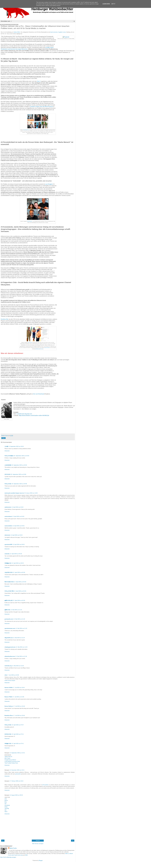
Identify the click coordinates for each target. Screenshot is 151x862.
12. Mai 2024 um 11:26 (21, 656)
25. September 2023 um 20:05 (18, 474)
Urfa (6, 798)
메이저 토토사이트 (9, 581)
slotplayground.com (10, 647)
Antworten (7, 450)
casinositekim (8, 525)
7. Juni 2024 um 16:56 (13, 675)
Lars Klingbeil (49, 184)
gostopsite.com (9, 619)
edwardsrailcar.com (10, 656)
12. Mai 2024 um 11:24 (19, 637)
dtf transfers (45, 784)
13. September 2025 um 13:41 (17, 752)
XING (26, 855)
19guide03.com (9, 637)
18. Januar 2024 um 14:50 (31, 493)
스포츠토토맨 (8, 465)
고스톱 (6, 446)
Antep (6, 806)
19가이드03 (7, 474)
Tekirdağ (7, 808)
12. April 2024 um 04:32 (17, 507)
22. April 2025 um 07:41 (18, 734)
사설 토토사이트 (9, 572)
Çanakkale (7, 805)
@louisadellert (47, 347)
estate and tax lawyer (10, 680)
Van (5, 803)
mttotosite (7, 535)
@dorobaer (30, 342)
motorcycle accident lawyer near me (14, 493)
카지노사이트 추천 (9, 591)
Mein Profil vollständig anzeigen (8, 857)
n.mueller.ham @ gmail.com (24, 414)
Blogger (41, 860)
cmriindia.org (8, 665)
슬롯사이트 (7, 609)
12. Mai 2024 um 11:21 (16, 609)
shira (6, 675)
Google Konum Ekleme (10, 759)
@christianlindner (26, 129)
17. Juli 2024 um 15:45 (18, 696)
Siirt (5, 810)
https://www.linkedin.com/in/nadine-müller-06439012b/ (34, 415)
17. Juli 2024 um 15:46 (19, 706)
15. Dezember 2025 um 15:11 (17, 770)
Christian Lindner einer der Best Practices (41, 106)
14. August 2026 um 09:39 (16, 795)
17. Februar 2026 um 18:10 (16, 781)
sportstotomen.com (10, 628)
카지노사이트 (8, 483)
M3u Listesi (7, 758)
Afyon (6, 811)
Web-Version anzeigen (37, 843)
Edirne (6, 800)
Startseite (38, 840)
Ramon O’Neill (8, 696)
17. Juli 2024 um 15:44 (19, 687)
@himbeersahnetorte (39, 348)
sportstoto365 (8, 544)
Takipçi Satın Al (8, 756)
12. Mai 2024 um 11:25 (21, 647)
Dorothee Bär (4, 319)
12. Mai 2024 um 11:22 (19, 619)
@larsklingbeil (29, 221)
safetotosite (8, 507)
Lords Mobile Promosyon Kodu (12, 761)
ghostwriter (18, 774)
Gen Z (39, 81)
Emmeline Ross (9, 715)
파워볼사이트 (8, 743)
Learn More (106, 4)
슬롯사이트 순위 (9, 600)
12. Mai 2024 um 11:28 (18, 665)
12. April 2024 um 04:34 (19, 572)
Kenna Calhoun (9, 706)
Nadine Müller (17, 32)
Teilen (3, 438)
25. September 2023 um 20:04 (19, 465)
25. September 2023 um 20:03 (16, 446)
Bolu (6, 802)
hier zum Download (38, 394)
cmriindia (7, 553)
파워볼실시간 (8, 563)
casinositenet (8, 516)
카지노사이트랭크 (9, 455)
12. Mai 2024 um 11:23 (21, 628)
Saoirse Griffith (9, 687)
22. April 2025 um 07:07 (18, 724)
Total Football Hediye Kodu (11, 763)
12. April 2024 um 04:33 (16, 535)
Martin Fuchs (13, 848)
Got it (113, 4)
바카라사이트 (8, 734)
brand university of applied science (58, 32)
